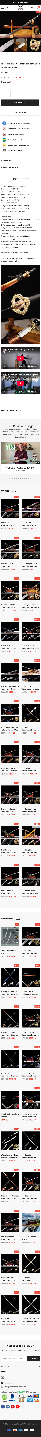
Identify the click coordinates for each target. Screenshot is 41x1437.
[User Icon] (32, 8)
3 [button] (14, 478)
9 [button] (26, 478)
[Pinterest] (13, 1406)
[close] (39, 2)
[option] (20, 31)
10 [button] (28, 478)
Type (3, 72)
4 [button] (16, 478)
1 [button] (10, 478)
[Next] (39, 31)
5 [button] (18, 478)
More (14, 491)
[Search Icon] (8, 8)
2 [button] (12, 478)
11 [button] (31, 478)
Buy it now (20, 112)
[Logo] (20, 7)
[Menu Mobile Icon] (2, 7)
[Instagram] (8, 1406)
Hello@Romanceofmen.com (15, 1387)
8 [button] (24, 478)
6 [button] (20, 478)
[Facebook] (3, 1406)
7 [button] (22, 478)
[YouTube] (18, 1406)
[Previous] (2, 31)
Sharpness (6, 82)
